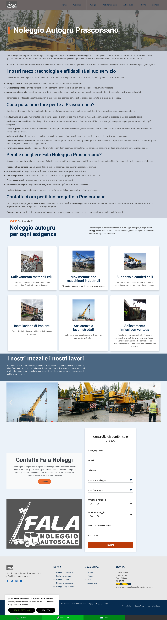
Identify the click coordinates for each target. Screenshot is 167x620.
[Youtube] (21, 581)
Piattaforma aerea (109, 5)
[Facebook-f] (7, 581)
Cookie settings (22, 610)
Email (104, 617)
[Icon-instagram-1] (16, 581)
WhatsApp (62, 617)
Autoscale (77, 5)
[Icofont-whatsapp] (25, 581)
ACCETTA (46, 610)
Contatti (155, 5)
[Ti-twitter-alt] (12, 581)
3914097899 (125, 584)
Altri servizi (128, 5)
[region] (32, 605)
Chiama (44, 481)
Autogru (93, 5)
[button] (11, 402)
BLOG (143, 5)
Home (64, 5)
